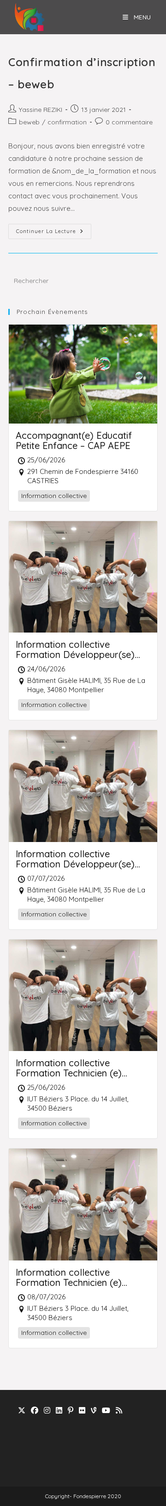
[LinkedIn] (59, 1410)
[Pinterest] (70, 1410)
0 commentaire (129, 122)
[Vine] (93, 1410)
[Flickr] (82, 1410)
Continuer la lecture (53, 233)
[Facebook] (34, 1410)
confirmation (67, 122)
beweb (29, 122)
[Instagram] (47, 1410)
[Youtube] (106, 1410)
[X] (21, 1410)
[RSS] (119, 1410)
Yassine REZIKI (40, 109)
